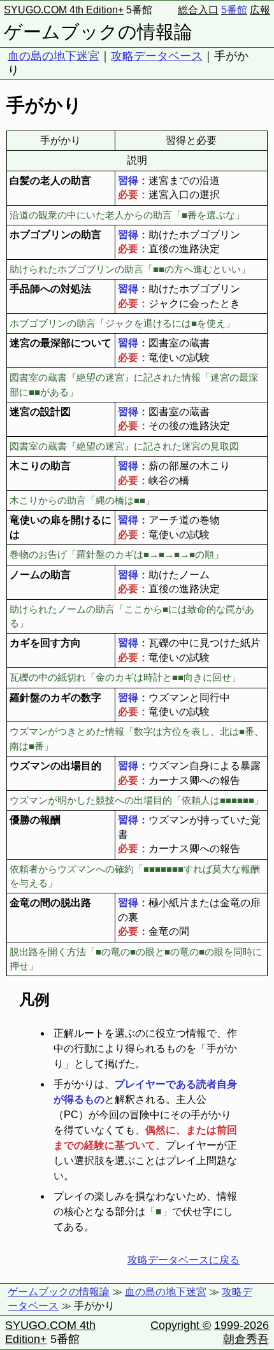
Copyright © (180, 1325)
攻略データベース (157, 56)
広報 (260, 9)
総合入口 (198, 9)
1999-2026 (241, 1325)
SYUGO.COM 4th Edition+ (64, 9)
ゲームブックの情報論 (98, 32)
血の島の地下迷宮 (53, 56)
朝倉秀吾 (246, 1339)
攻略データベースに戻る (183, 1259)
